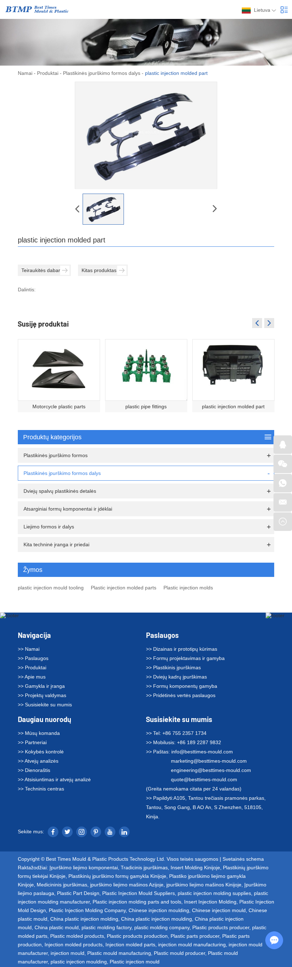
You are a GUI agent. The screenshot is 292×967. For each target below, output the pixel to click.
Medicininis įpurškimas (62, 884)
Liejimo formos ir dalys (49, 526)
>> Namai (29, 649)
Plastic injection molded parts (123, 587)
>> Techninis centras (41, 789)
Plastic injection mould (135, 962)
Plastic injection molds (188, 587)
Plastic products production (137, 936)
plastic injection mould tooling (51, 587)
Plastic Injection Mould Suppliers (138, 893)
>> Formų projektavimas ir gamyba (185, 658)
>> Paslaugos (33, 658)
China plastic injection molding (84, 919)
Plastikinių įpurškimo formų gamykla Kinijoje (117, 876)
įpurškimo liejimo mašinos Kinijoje (203, 884)
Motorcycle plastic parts (58, 406)
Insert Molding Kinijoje (195, 867)
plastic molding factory (106, 927)
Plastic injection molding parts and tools (137, 902)
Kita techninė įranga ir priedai (56, 544)
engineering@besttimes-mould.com (211, 770)
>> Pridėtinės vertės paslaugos (180, 695)
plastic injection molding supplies (214, 893)
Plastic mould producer (179, 953)
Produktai (47, 73)
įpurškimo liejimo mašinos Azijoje (126, 884)
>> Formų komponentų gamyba (181, 686)
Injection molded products (74, 944)
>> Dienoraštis (34, 770)
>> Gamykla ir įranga (41, 686)
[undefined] (146, 135)
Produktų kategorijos (52, 437)
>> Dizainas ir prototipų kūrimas (181, 649)
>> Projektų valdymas (42, 695)
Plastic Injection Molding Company (87, 910)
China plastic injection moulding (156, 919)
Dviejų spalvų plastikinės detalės (60, 491)
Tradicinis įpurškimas (144, 867)
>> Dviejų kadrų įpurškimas (176, 677)
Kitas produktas (99, 270)
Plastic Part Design (78, 893)
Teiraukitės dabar (40, 270)
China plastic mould (57, 927)
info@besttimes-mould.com (202, 751)
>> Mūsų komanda (39, 733)
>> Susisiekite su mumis (45, 704)
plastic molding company (161, 927)
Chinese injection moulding (159, 910)
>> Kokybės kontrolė (41, 751)
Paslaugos (162, 635)
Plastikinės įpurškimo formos (56, 455)
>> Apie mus (32, 677)
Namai (25, 73)
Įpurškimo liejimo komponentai (83, 867)
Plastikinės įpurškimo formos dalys (101, 73)
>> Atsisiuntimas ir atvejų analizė (54, 779)
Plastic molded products (77, 936)
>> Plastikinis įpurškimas (173, 667)
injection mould (67, 953)
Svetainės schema (243, 859)
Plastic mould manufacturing (119, 953)
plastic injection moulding (79, 962)
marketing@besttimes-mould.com (209, 761)
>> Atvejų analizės (38, 761)
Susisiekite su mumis (179, 719)
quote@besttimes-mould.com (204, 779)
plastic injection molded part (233, 406)
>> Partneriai (32, 742)
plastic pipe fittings (146, 406)
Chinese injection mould (219, 910)
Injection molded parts (130, 944)
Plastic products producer (220, 927)
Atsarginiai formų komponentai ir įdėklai (68, 509)
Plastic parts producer (195, 936)
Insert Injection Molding (210, 902)
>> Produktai (32, 667)
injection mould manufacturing (192, 944)
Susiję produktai (43, 323)
